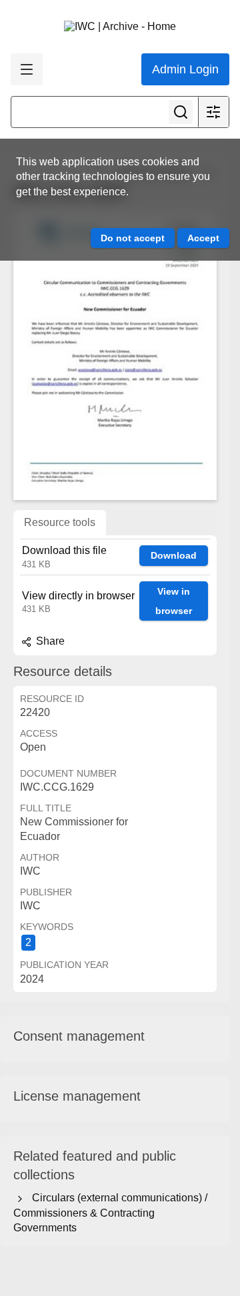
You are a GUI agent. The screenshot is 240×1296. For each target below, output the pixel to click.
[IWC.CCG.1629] (115, 355)
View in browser (173, 601)
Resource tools (59, 522)
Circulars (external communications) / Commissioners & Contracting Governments (110, 1212)
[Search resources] (181, 112)
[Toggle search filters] (213, 112)
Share (49, 641)
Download (174, 555)
